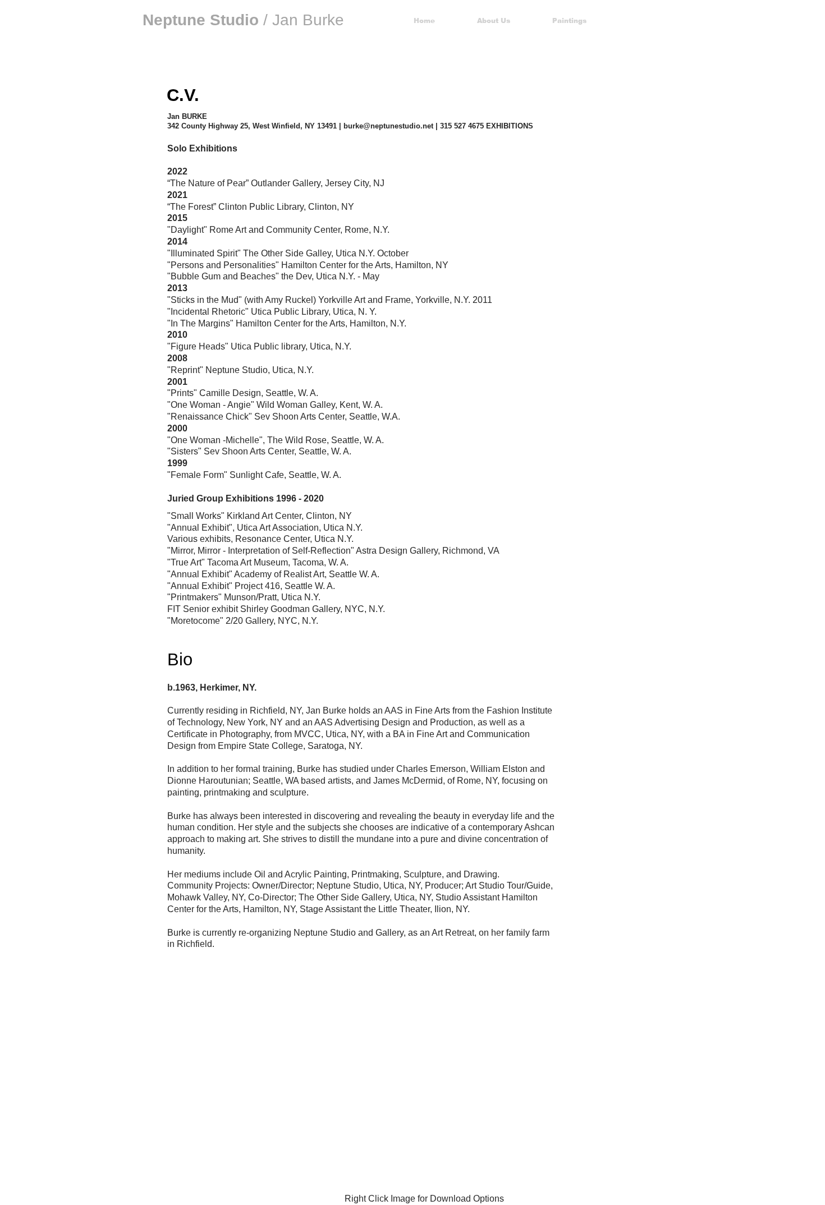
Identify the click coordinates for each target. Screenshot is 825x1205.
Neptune (174, 20)
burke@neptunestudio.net (388, 126)
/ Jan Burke (277, 20)
